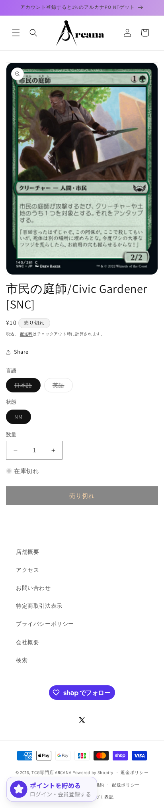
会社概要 (27, 642)
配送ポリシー (126, 785)
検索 (21, 660)
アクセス (27, 569)
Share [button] (21, 351)
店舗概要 (27, 551)
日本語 (26, 386)
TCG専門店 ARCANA (51, 772)
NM (21, 418)
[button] (16, 33)
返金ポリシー (134, 772)
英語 (61, 386)
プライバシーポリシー (45, 623)
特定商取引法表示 (39, 605)
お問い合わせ (33, 587)
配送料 (26, 333)
